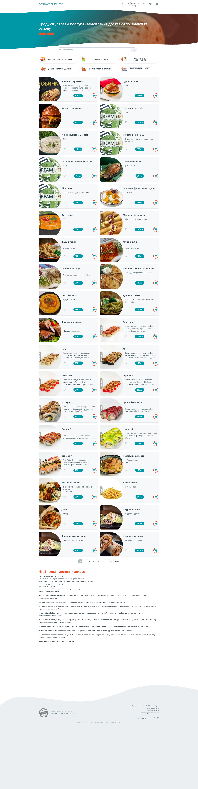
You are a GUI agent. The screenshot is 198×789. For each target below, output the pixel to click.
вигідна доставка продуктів (59, 711)
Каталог (50, 34)
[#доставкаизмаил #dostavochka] (157, 718)
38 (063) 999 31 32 (135, 3)
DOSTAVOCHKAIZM (51, 4)
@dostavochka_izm (153, 713)
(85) (117, 561)
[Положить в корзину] (94, 95)
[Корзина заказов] (150, 4)
